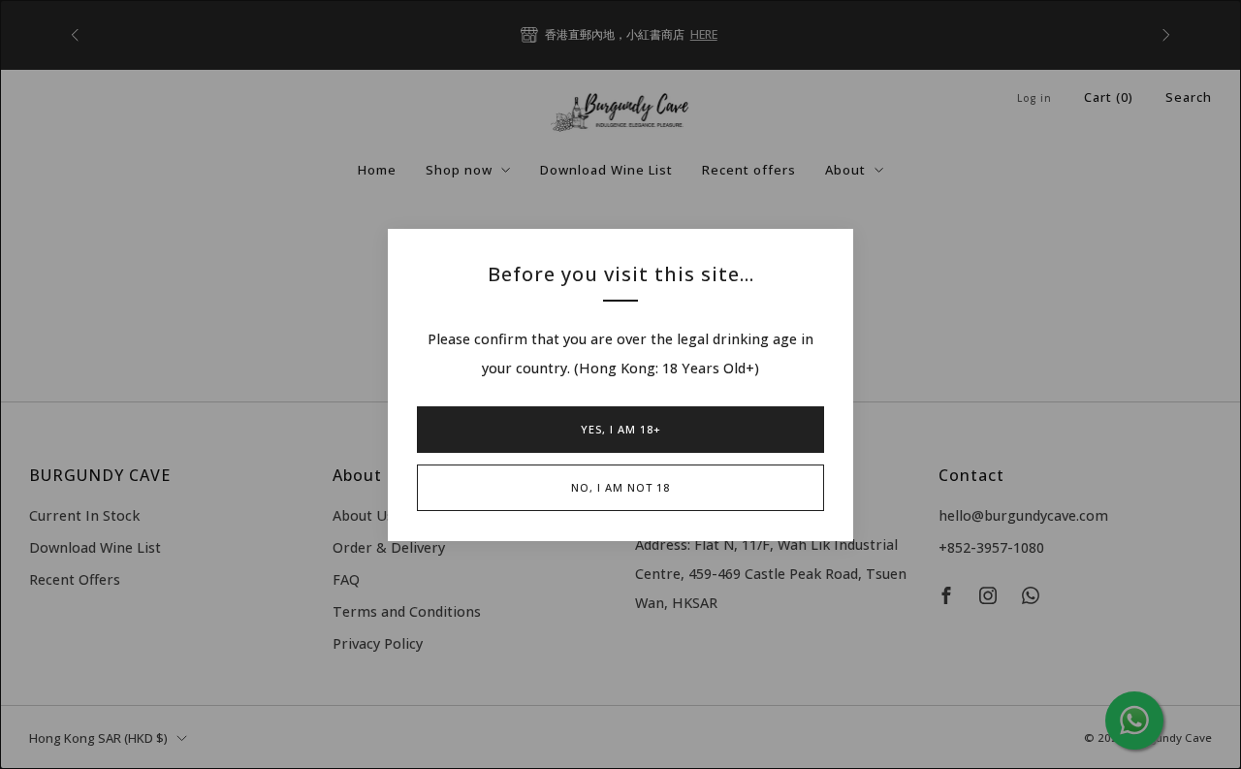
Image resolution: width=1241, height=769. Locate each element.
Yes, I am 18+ (621, 429)
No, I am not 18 (620, 487)
